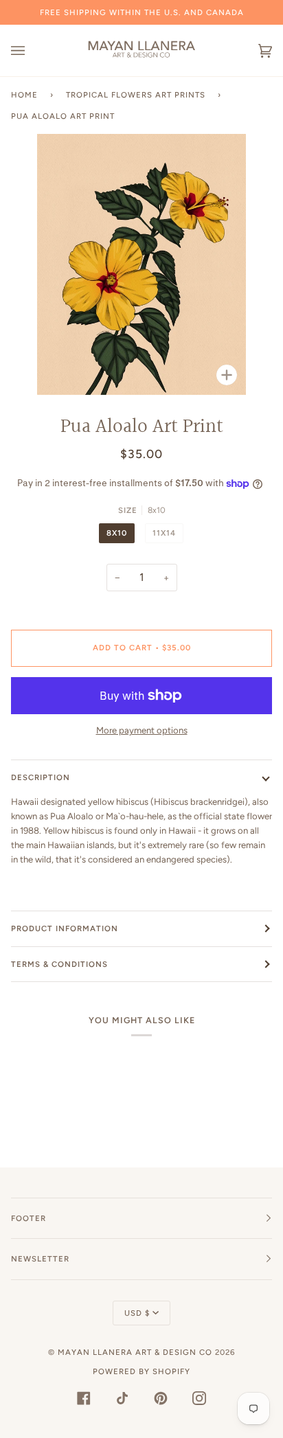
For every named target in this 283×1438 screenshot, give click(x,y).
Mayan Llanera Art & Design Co (135, 1352)
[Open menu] (31, 50)
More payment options (142, 730)
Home (24, 95)
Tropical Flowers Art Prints (135, 95)
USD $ (137, 1313)
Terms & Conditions (59, 964)
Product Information (64, 928)
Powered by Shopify (141, 1371)
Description (40, 777)
